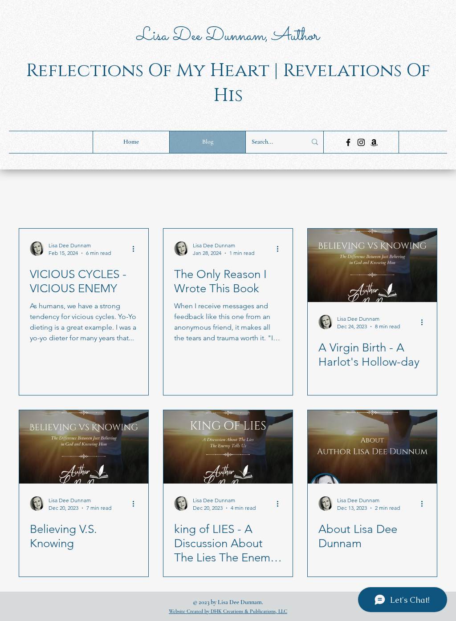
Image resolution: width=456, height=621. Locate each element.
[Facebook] (348, 142)
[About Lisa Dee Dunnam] (372, 447)
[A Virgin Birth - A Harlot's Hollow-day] (372, 265)
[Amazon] (374, 142)
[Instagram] (361, 142)
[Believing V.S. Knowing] (83, 447)
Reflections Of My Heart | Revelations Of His (228, 83)
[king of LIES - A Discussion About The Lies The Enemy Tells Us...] (228, 447)
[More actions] (136, 248)
